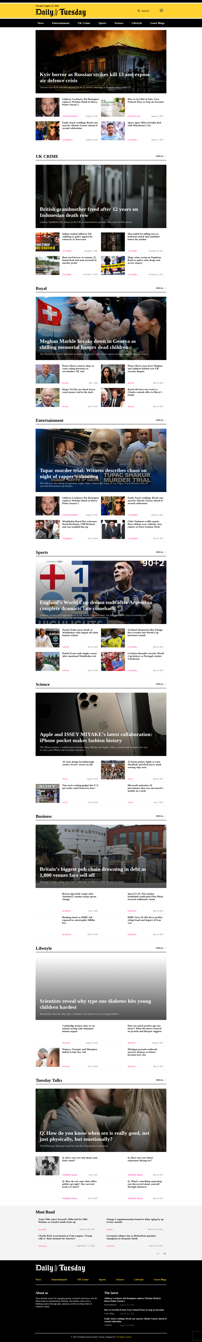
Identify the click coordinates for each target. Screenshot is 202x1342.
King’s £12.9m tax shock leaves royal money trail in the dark (78, 390)
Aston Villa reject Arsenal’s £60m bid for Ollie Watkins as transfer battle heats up (63, 1220)
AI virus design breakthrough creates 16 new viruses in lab (78, 763)
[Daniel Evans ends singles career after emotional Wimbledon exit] (48, 661)
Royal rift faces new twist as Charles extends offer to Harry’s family (145, 392)
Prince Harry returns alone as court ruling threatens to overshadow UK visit (78, 368)
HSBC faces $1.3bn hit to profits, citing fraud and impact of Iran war (145, 920)
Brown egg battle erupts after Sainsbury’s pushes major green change (79, 896)
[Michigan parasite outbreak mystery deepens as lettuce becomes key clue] (113, 1057)
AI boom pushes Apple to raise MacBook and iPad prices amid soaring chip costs (144, 764)
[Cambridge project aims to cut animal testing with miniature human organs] (48, 1033)
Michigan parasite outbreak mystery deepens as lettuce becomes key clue (142, 1052)
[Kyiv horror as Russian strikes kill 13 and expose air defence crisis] (101, 61)
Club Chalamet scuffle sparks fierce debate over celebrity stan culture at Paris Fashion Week (145, 524)
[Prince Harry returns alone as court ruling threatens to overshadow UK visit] (48, 373)
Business (66, 911)
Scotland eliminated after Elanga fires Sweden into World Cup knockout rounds (145, 632)
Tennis (65, 647)
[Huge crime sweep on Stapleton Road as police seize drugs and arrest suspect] (113, 265)
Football (133, 140)
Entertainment (70, 116)
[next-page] (164, 1253)
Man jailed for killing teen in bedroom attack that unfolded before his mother (143, 236)
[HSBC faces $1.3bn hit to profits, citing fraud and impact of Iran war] (113, 925)
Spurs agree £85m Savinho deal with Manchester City (144, 124)
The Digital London (123, 1337)
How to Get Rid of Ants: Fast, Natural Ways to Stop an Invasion (146, 100)
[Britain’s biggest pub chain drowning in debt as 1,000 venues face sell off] (101, 856)
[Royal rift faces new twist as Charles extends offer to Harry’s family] (113, 397)
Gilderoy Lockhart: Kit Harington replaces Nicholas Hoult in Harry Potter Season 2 (80, 102)
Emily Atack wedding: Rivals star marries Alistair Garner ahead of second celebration (80, 125)
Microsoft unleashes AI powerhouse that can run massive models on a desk (145, 788)
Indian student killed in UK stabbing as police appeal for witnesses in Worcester (77, 236)
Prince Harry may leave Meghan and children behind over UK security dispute (145, 368)
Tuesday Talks (69, 1175)
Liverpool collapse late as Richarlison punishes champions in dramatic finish (131, 1237)
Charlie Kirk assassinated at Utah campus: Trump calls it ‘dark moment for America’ (65, 1237)
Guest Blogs (134, 116)
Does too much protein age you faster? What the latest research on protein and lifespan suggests (145, 1028)
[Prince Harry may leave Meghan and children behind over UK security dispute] (113, 373)
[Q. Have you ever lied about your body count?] (48, 1165)
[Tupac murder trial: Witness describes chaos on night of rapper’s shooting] (101, 460)
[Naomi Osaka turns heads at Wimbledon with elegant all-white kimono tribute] (48, 637)
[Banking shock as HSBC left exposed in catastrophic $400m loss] (48, 925)
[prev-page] (158, 1253)
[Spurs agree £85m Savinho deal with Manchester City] (113, 130)
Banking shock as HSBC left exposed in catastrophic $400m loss (78, 920)
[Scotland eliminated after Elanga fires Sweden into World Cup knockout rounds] (113, 637)
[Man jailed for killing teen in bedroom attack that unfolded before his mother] (113, 241)
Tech (64, 779)
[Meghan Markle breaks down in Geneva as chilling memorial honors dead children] (101, 328)
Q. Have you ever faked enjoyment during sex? (140, 1159)
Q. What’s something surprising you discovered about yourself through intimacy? (145, 1184)
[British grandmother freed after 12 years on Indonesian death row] (101, 196)
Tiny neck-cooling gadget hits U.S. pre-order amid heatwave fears (80, 786)
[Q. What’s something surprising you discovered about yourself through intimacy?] (113, 1189)
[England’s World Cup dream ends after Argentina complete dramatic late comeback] (101, 592)
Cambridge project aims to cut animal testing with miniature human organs (78, 1028)
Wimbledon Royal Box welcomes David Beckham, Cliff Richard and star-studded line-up (79, 524)
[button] (142, 11)
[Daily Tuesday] (53, 13)
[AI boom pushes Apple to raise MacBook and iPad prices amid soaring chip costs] (113, 769)
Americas (42, 1246)
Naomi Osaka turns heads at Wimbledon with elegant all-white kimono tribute (80, 632)
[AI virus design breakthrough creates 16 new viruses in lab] (48, 769)
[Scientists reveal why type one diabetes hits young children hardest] (101, 988)
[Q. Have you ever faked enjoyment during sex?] (113, 1165)
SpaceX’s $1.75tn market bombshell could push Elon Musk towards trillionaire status (145, 896)
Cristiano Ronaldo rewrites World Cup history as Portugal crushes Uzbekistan (146, 656)
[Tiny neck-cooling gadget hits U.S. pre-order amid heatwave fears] (48, 793)
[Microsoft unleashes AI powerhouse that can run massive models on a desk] (113, 793)
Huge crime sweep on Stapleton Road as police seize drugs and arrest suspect (144, 260)
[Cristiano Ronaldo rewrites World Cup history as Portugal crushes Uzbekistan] (113, 661)
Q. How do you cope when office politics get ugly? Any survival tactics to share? (79, 1184)
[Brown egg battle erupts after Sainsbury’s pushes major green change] (48, 901)
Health (66, 1043)
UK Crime (67, 251)
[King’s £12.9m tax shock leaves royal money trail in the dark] (48, 397)
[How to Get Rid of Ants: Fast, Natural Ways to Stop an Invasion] (113, 107)
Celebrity (67, 140)
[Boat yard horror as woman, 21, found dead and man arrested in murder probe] (48, 265)
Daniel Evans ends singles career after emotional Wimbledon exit (79, 654)
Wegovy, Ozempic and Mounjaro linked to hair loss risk (79, 1050)
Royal (65, 383)
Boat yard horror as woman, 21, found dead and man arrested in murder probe (79, 260)
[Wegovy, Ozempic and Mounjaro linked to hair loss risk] (48, 1057)
